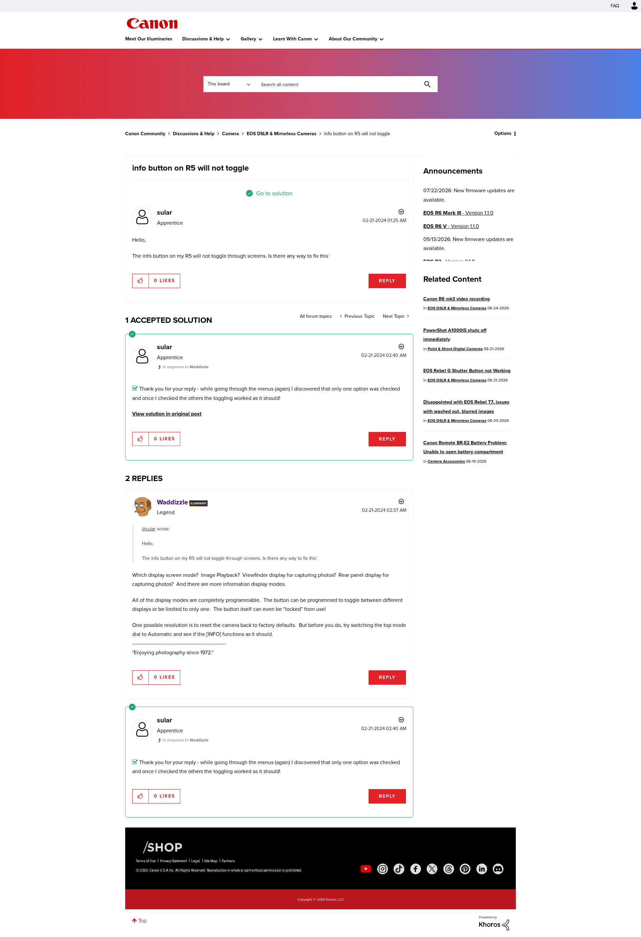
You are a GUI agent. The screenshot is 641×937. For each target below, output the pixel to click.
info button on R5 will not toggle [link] (357, 133)
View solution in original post (166, 414)
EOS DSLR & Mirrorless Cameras (281, 133)
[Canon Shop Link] (159, 847)
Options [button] (502, 133)
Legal (195, 861)
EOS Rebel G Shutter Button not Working (466, 370)
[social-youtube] (366, 869)
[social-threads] (448, 869)
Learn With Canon (292, 38)
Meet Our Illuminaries (148, 38)
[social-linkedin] (481, 869)
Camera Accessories (446, 461)
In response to (186, 367)
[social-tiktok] (399, 869)
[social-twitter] (432, 869)
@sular (149, 528)
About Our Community (353, 38)
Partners (228, 861)
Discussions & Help (203, 38)
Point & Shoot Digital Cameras (455, 349)
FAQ (615, 5)
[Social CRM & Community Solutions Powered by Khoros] (494, 922)
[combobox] (346, 84)
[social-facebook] (415, 869)
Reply (387, 280)
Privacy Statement (173, 861)
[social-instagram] (382, 869)
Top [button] (142, 920)
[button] (141, 280)
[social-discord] (498, 869)
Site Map (210, 861)
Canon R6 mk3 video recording (456, 298)
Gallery (248, 38)
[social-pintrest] (465, 869)
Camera (230, 133)
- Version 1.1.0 (458, 213)
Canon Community (152, 23)
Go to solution (274, 193)
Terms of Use (146, 861)
